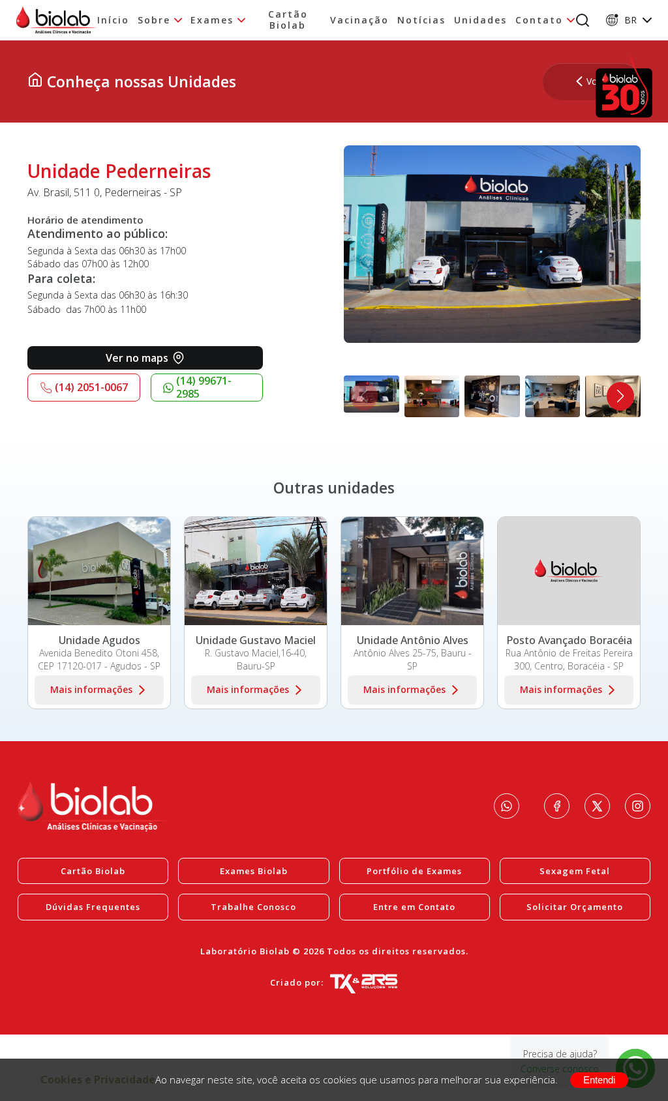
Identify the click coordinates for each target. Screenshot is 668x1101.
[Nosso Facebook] (556, 806)
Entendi (599, 1079)
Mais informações (91, 689)
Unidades (480, 20)
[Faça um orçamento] (506, 806)
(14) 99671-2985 (204, 387)
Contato (539, 20)
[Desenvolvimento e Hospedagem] (363, 983)
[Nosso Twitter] (597, 806)
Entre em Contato (414, 907)
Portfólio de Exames (414, 871)
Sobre (154, 20)
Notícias (421, 20)
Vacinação (359, 20)
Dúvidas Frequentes (93, 907)
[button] (620, 396)
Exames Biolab (254, 871)
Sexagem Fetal (574, 871)
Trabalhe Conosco (253, 907)
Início (113, 20)
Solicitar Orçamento (574, 907)
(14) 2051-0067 (91, 387)
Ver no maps (137, 358)
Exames (212, 20)
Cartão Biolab (288, 20)
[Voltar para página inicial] (35, 81)
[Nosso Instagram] (637, 806)
